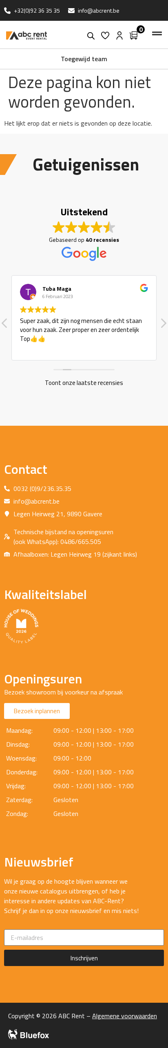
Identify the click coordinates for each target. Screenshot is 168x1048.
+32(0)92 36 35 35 (37, 10)
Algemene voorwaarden (124, 1016)
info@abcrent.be (98, 10)
